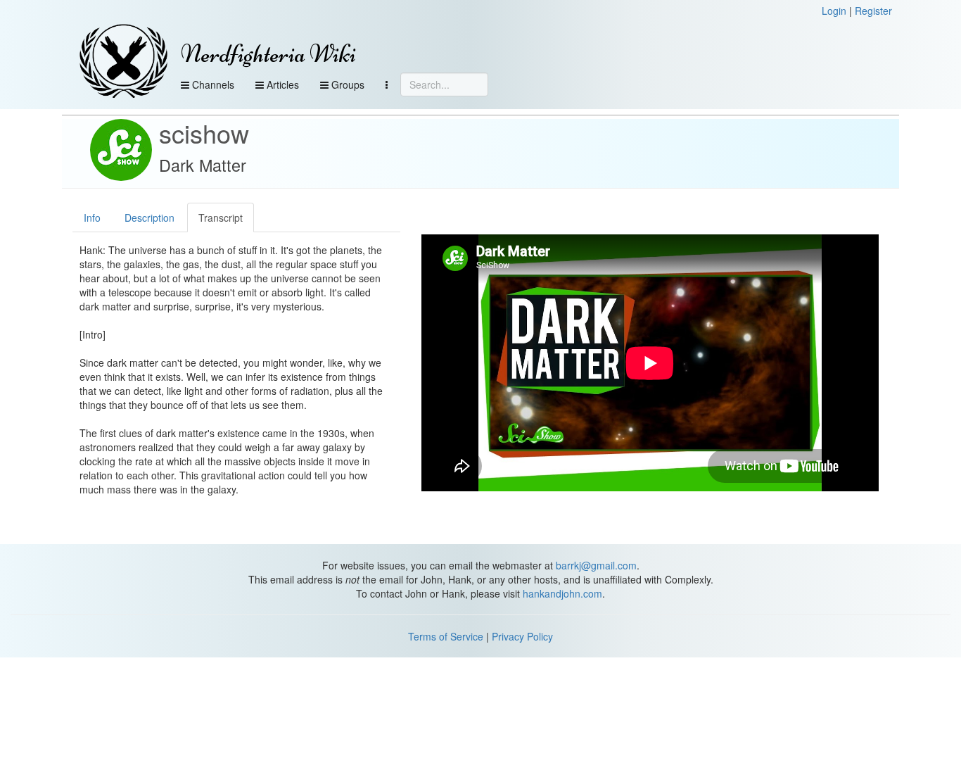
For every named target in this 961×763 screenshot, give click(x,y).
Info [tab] (92, 217)
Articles (281, 84)
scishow (204, 133)
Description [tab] (149, 217)
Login (834, 11)
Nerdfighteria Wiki (268, 54)
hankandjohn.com (562, 593)
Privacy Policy (522, 636)
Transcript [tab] (220, 217)
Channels (211, 84)
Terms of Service (445, 636)
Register (873, 11)
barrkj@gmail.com (596, 565)
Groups (346, 84)
